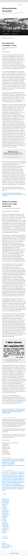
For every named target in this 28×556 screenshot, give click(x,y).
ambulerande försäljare (20, 409)
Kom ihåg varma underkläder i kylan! (9, 44)
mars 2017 (4, 532)
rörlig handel (16, 194)
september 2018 (5, 514)
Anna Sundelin (17, 208)
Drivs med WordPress (14, 553)
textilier (21, 194)
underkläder (4, 195)
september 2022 (5, 499)
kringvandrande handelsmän (8, 194)
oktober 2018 (5, 513)
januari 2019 (5, 510)
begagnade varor (5, 410)
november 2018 (5, 511)
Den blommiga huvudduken (8, 463)
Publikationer (14, 33)
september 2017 (5, 529)
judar (16, 410)
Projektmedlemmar (6, 33)
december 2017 (5, 525)
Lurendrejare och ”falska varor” (18, 472)
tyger (24, 194)
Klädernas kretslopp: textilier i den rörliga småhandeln (9, 203)
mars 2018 (4, 522)
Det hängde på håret (16, 484)
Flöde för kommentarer (7, 546)
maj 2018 (4, 519)
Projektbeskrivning (16, 31)
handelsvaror (18, 193)
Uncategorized (10, 193)
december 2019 (5, 501)
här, (12, 227)
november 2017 (5, 526)
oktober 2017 (5, 528)
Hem (3, 31)
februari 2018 (5, 523)
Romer (9, 411)
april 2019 (4, 507)
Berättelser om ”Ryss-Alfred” (8, 462)
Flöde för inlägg (5, 544)
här (7, 379)
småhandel (4, 413)
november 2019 (5, 502)
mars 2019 (4, 508)
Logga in (4, 543)
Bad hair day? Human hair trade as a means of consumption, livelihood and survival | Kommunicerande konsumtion (13, 476)
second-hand (19, 411)
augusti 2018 (5, 516)
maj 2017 (4, 531)
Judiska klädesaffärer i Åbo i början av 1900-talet (13, 459)
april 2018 (4, 520)
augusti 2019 (5, 504)
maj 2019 (4, 505)
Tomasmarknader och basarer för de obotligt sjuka (13, 460)
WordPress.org (5, 547)
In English (8, 31)
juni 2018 (4, 517)
